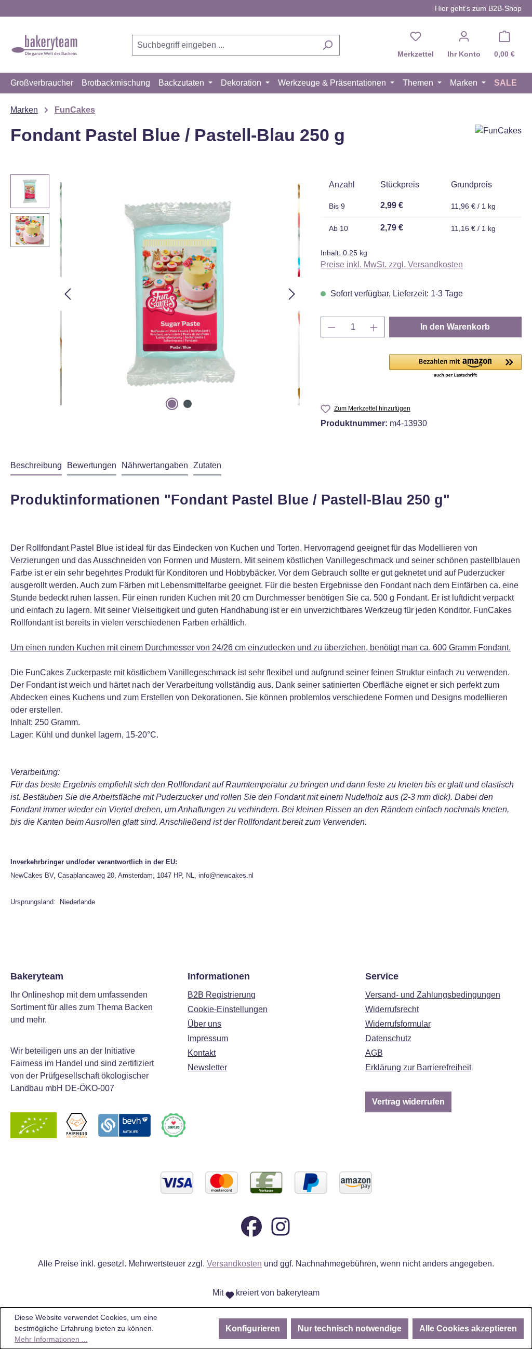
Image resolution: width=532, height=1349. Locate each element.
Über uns (204, 1023)
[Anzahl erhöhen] (374, 327)
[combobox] (224, 45)
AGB (374, 1052)
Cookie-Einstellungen (228, 1009)
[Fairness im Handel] (76, 1124)
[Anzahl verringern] (331, 327)
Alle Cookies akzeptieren (468, 1328)
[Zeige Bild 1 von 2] (172, 404)
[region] (155, 293)
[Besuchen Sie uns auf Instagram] (280, 1225)
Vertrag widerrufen (408, 1101)
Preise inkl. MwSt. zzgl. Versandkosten (392, 264)
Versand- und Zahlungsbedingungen (432, 994)
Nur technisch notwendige (350, 1328)
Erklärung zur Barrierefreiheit (418, 1067)
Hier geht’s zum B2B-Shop (478, 8)
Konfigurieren (252, 1328)
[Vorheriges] (67, 294)
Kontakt (202, 1052)
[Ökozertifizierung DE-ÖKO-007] (33, 1124)
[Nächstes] (292, 294)
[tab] (36, 466)
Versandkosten (234, 1263)
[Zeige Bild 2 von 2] (187, 404)
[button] (455, 366)
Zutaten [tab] (207, 465)
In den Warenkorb (455, 326)
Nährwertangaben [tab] (155, 465)
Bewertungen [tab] (91, 465)
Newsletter (207, 1067)
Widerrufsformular (398, 1023)
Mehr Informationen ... (51, 1339)
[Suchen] (327, 45)
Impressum (208, 1038)
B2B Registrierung (222, 994)
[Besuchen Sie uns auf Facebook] (251, 1225)
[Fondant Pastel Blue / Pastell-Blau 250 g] (179, 293)
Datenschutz (388, 1038)
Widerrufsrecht (392, 1009)
